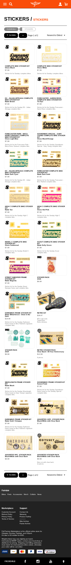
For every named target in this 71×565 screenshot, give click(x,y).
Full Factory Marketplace (11, 531)
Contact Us (24, 512)
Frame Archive (25, 523)
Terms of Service (8, 519)
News (39, 494)
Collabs (33, 494)
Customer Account (9, 512)
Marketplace (7, 508)
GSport (29, 533)
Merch (26, 494)
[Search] (10, 4)
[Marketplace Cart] (66, 4)
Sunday (12, 533)
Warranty (23, 514)
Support (23, 508)
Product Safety (25, 517)
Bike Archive (24, 521)
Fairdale (5, 490)
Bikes (4, 494)
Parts (9, 494)
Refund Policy (7, 514)
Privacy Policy (7, 517)
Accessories (17, 494)
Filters (12, 35)
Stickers (16, 19)
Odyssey (5, 533)
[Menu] (5, 4)
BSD (22, 535)
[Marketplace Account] (60, 4)
